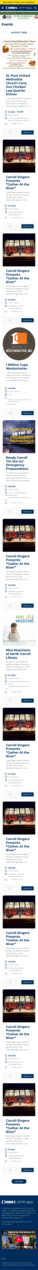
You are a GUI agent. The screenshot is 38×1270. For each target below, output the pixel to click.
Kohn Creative (31, 1265)
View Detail (27, 132)
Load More (19, 1181)
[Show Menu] (3, 7)
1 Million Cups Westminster (17, 366)
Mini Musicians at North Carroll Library (18, 653)
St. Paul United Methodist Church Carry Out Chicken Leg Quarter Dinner (18, 85)
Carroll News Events (16, 123)
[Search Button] (35, 7)
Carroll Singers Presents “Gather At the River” (18, 182)
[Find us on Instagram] (4, 1259)
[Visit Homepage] (19, 7)
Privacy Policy (13, 1265)
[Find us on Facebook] (2, 1259)
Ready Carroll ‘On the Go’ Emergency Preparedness (17, 463)
